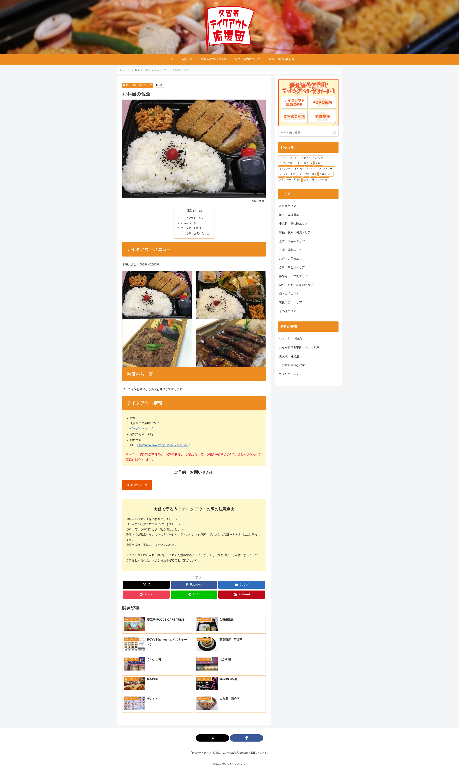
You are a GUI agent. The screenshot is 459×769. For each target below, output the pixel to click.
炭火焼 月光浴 (289, 356)
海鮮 (289, 179)
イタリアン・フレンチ (312, 157)
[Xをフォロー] (212, 738)
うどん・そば (285, 163)
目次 (189, 210)
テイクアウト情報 (191, 228)
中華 (307, 174)
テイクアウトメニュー (193, 218)
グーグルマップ (140, 428)
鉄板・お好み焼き (319, 179)
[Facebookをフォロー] (246, 738)
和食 (160, 85)
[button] (335, 133)
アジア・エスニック (289, 157)
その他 (319, 163)
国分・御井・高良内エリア (139, 85)
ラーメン (283, 174)
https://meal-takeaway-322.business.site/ (162, 445)
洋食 (281, 179)
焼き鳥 (297, 179)
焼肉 (306, 179)
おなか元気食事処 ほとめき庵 (299, 347)
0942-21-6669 (137, 485)
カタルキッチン (289, 373)
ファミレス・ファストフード (320, 168)
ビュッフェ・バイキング (291, 168)
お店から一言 (188, 223)
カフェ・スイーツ (304, 163)
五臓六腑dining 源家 (292, 365)
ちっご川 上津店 (290, 338)
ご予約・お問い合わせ (196, 233)
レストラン (296, 174)
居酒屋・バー (326, 174)
